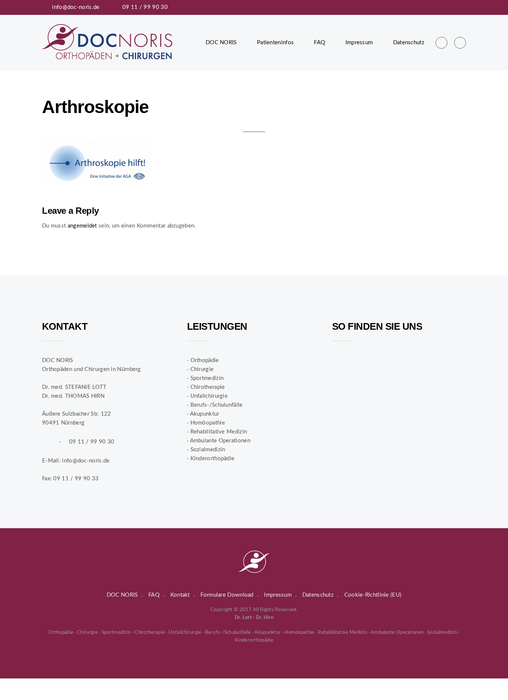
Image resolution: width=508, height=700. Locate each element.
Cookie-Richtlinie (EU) (373, 595)
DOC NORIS (221, 42)
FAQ (319, 42)
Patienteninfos (275, 42)
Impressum (359, 42)
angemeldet (82, 226)
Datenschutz (408, 42)
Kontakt (180, 595)
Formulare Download (226, 595)
